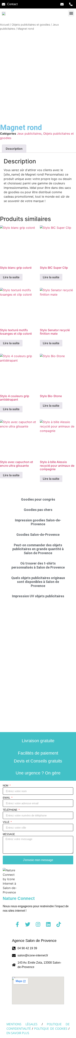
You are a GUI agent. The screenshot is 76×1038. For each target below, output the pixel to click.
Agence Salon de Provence (34, 941)
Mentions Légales (21, 1024)
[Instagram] (38, 924)
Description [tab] (14, 148)
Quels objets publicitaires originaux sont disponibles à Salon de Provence (38, 582)
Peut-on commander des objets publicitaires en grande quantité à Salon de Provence (38, 549)
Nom (6, 785)
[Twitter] (28, 924)
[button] (71, 13)
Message (9, 834)
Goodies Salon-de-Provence (38, 534)
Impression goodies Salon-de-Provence (38, 522)
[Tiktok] (58, 924)
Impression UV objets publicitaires (38, 596)
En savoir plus (17, 1033)
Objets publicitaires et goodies (31, 24)
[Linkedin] (48, 924)
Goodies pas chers (38, 510)
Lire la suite (11, 277)
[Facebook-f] (17, 924)
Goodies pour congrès (38, 499)
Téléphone (10, 810)
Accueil (4, 24)
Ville (6, 822)
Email (7, 798)
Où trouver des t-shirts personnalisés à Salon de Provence (38, 565)
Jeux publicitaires (29, 133)
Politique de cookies (50, 1029)
